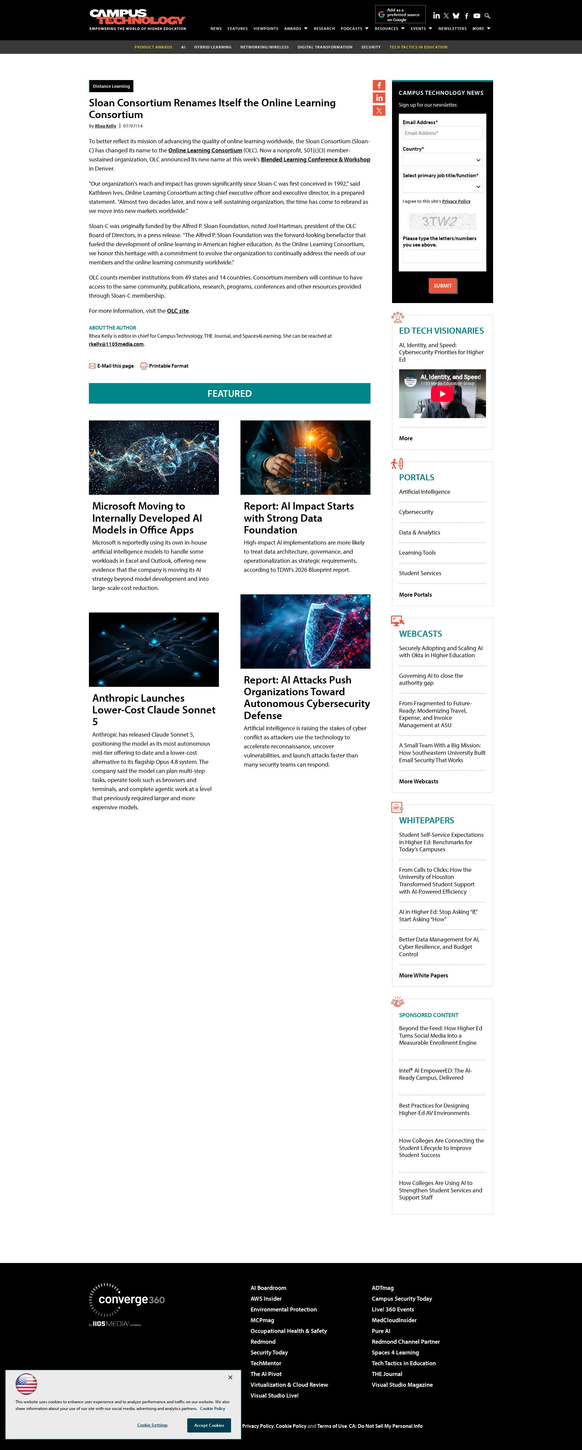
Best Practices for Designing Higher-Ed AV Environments (434, 1109)
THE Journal (387, 1374)
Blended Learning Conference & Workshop (315, 159)
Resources (386, 28)
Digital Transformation (325, 46)
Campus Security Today (402, 1298)
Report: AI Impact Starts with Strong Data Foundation (299, 517)
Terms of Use (332, 1425)
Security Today (269, 1352)
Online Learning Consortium (205, 150)
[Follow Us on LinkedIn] (436, 15)
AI (183, 46)
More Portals (415, 594)
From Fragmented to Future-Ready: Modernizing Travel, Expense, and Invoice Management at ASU (435, 714)
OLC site (178, 310)
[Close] (230, 1377)
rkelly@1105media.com (116, 343)
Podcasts (351, 28)
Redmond (263, 1341)
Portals (416, 477)
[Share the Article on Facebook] (379, 85)
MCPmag (262, 1320)
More (478, 28)
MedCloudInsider (394, 1320)
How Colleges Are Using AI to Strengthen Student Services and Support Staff (440, 1190)
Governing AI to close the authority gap (431, 679)
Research (324, 28)
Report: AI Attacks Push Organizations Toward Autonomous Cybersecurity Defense (307, 697)
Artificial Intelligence (424, 491)
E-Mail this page (115, 365)
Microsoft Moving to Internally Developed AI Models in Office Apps (147, 517)
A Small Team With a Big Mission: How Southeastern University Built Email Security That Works (442, 752)
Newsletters (453, 28)
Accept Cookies (209, 1425)
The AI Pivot (266, 1374)
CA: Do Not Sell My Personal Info (386, 1425)
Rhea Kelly (105, 125)
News (216, 28)
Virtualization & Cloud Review (289, 1384)
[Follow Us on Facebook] (466, 16)
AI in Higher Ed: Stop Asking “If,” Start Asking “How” (438, 915)
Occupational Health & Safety (289, 1331)
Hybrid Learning (213, 46)
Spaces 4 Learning (395, 1352)
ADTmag (383, 1288)
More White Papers (423, 975)
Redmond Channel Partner (406, 1341)
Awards (292, 28)
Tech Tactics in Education (404, 1363)
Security (371, 46)
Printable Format (169, 365)
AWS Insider (266, 1298)
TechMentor (266, 1363)
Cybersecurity (416, 512)
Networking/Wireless (264, 46)
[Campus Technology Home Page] (138, 19)
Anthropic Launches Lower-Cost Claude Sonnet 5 (154, 709)
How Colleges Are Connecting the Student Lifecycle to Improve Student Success (441, 1148)
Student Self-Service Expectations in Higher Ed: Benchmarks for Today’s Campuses (441, 842)
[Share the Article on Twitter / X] (379, 110)
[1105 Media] (129, 1361)
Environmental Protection (284, 1309)
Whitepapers (426, 820)
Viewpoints (266, 28)
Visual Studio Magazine (402, 1384)
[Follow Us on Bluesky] (456, 15)
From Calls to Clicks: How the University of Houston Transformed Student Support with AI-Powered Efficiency (437, 880)
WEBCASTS (420, 633)
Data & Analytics (419, 532)
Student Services (420, 573)
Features (238, 28)
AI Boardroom (268, 1288)
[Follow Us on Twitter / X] (446, 15)
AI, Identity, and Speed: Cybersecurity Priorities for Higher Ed (441, 352)
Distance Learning (111, 86)
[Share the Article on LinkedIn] (379, 98)
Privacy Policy (456, 201)
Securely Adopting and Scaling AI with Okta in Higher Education (441, 651)
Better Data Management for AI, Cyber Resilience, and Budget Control (439, 946)
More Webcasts (419, 781)
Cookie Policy (291, 1425)
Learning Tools (417, 552)
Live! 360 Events (393, 1309)
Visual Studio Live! (275, 1395)
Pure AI (381, 1331)
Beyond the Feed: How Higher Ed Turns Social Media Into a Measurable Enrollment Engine (440, 1035)
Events (418, 28)
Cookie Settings (152, 1424)
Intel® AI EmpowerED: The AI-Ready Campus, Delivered (435, 1074)
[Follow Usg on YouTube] (477, 15)
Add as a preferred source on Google (403, 14)
